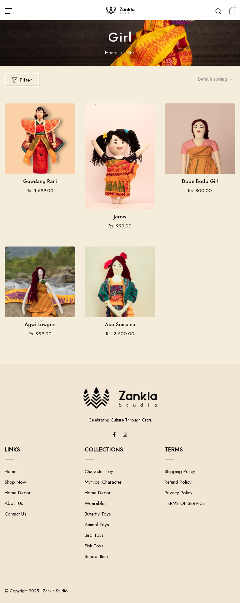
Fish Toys (94, 545)
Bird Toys (94, 535)
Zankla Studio (55, 591)
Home (111, 52)
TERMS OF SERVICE (185, 503)
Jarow (120, 216)
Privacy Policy (178, 492)
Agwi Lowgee (40, 324)
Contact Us (15, 514)
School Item (96, 556)
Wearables (96, 503)
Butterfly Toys (98, 514)
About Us (14, 503)
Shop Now (15, 482)
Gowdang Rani (40, 181)
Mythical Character (103, 482)
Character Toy (99, 471)
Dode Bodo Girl (200, 181)
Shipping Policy (180, 471)
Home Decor (18, 492)
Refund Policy (178, 482)
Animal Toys (97, 524)
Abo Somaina (120, 324)
